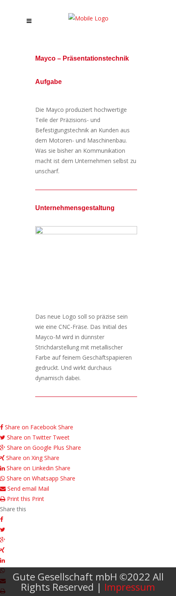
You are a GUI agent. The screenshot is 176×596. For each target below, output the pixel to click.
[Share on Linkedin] (88, 560)
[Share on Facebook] (88, 519)
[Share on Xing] (88, 550)
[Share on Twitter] (88, 529)
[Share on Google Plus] (88, 540)
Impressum (129, 587)
